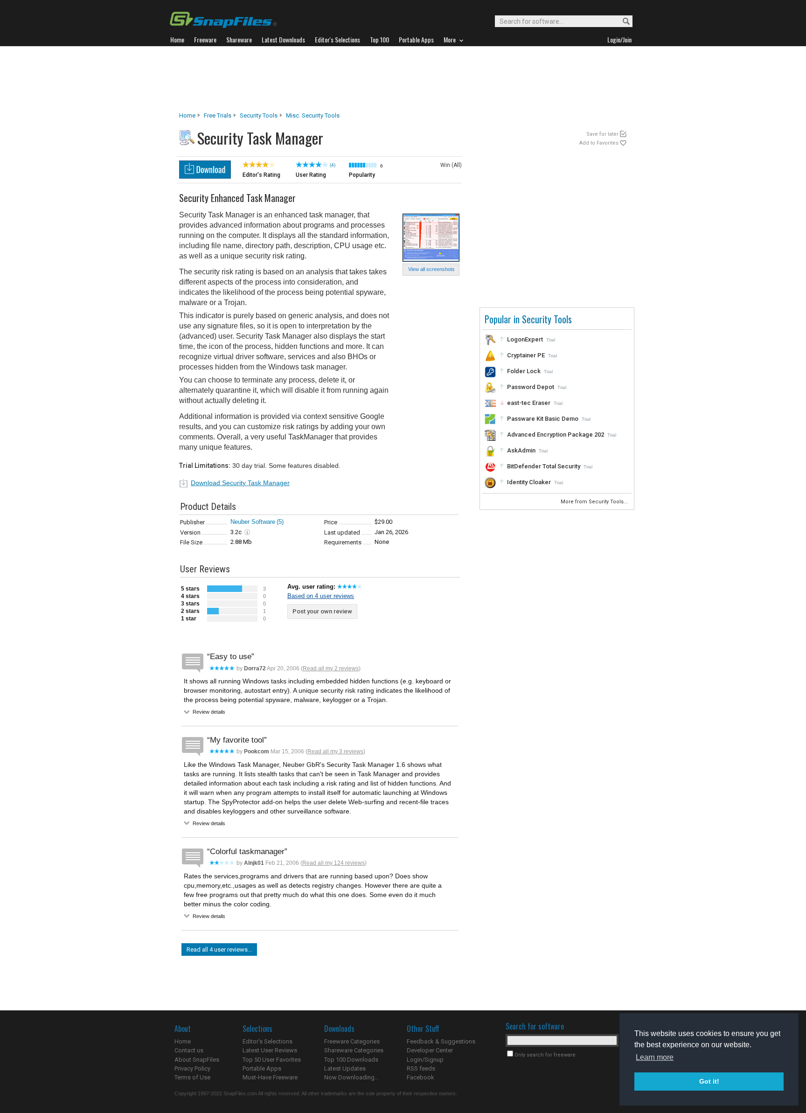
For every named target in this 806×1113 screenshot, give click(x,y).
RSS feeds (421, 1068)
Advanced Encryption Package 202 (555, 434)
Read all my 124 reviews (333, 863)
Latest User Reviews (270, 1050)
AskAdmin (521, 450)
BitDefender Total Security (543, 466)
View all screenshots (431, 269)
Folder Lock (524, 371)
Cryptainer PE (526, 355)
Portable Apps (262, 1068)
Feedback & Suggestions (441, 1041)
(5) (280, 521)
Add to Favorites (598, 143)
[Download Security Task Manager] (205, 176)
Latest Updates (345, 1068)
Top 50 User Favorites (272, 1059)
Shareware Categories (353, 1050)
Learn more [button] (655, 1057)
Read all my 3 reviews (335, 751)
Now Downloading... (351, 1077)
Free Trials (217, 115)
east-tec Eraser (528, 402)
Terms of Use (192, 1077)
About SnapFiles (196, 1059)
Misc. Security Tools (313, 115)
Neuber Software (252, 521)
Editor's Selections (267, 1041)
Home (187, 115)
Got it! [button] (709, 1081)
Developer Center (430, 1050)
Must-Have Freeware (270, 1077)
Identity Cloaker (529, 482)
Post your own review (322, 611)
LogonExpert (525, 339)
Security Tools (259, 115)
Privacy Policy (192, 1068)
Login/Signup (425, 1059)
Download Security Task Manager (240, 483)
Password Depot (530, 386)
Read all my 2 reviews (331, 668)
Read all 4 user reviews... (219, 949)
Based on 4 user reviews (320, 595)
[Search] (622, 21)
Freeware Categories (352, 1041)
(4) (332, 164)
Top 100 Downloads (351, 1059)
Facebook (420, 1077)
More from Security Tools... (595, 502)
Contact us (188, 1050)
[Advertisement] (403, 79)
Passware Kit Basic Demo (542, 418)
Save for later (602, 134)
